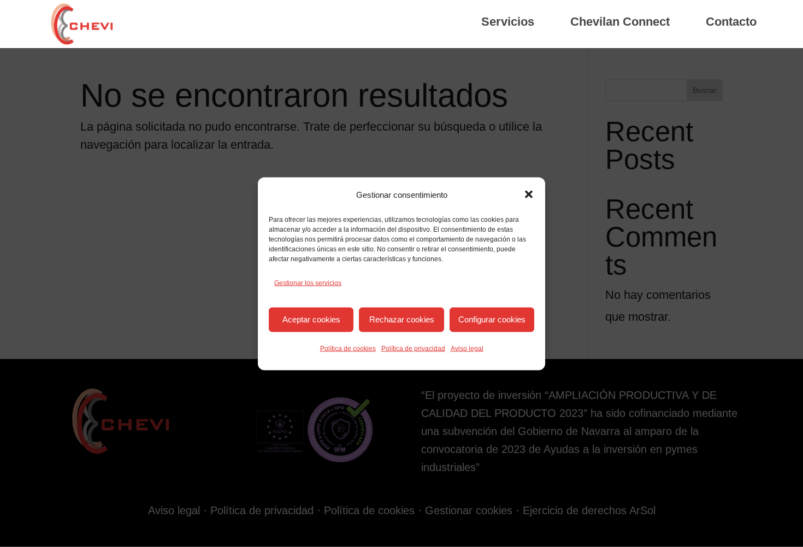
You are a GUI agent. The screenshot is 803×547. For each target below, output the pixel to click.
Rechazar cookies (401, 319)
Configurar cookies (492, 319)
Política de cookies (348, 348)
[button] (528, 194)
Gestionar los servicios (307, 282)
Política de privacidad (413, 348)
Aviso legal (467, 348)
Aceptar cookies (311, 319)
